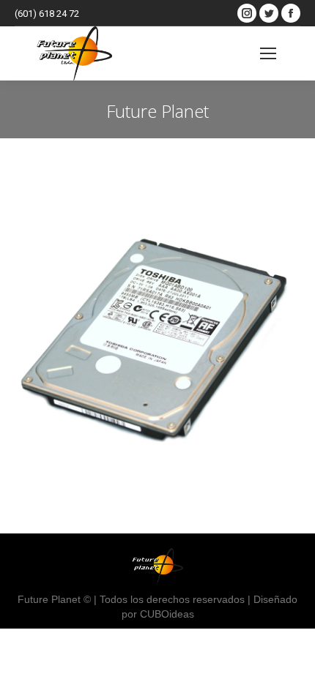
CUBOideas (167, 614)
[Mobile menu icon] (268, 53)
